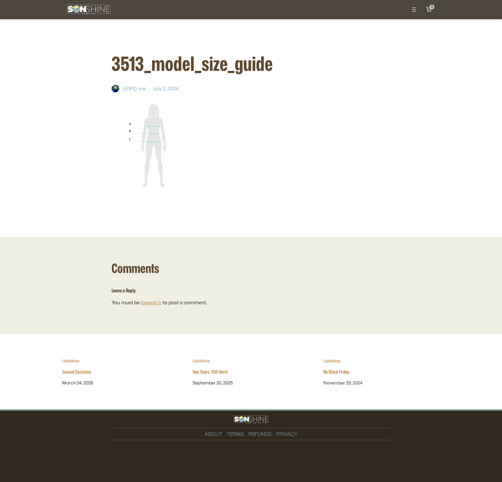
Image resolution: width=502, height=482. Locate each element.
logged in (151, 302)
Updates (71, 360)
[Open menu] (413, 9)
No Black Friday (336, 372)
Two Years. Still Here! (210, 372)
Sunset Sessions (76, 372)
